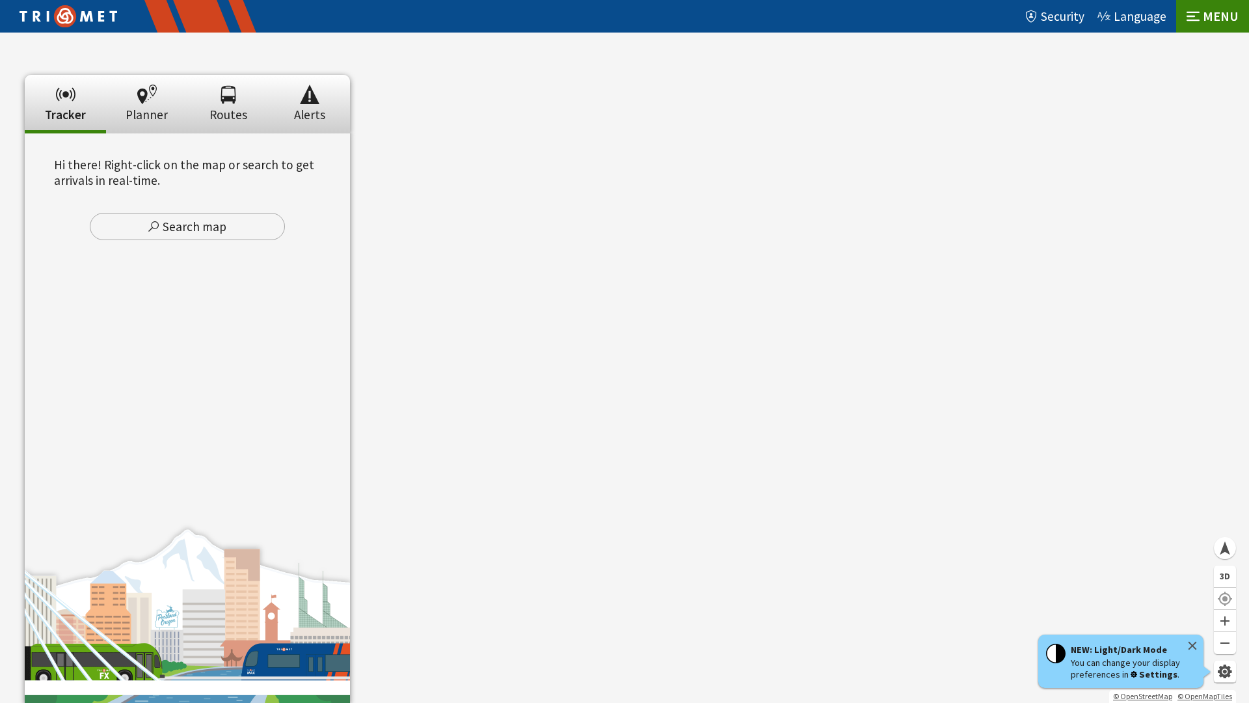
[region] (624, 368)
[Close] (1192, 646)
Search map (194, 226)
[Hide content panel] (187, 70)
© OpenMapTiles (1204, 696)
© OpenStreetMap (1142, 696)
